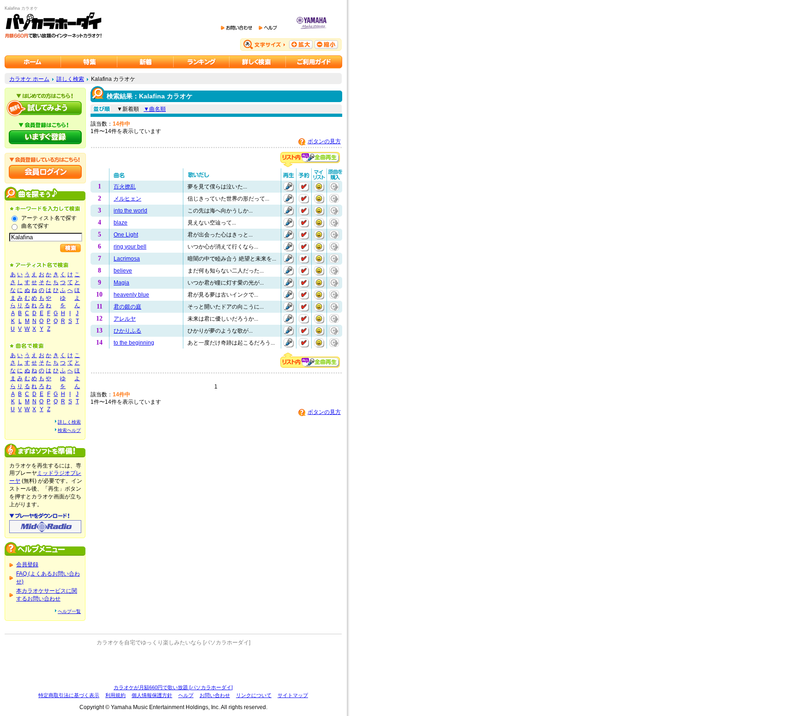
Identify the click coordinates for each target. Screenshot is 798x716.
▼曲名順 (155, 109)
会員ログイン (45, 172)
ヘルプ (185, 695)
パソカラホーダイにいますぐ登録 (45, 137)
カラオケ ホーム (29, 79)
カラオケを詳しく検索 (258, 61)
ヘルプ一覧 (69, 611)
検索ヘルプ (69, 430)
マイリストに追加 (319, 186)
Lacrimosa (127, 258)
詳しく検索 (70, 79)
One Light (126, 234)
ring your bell (130, 246)
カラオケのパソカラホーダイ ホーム (33, 61)
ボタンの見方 (324, 141)
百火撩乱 (125, 186)
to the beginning (134, 343)
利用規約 (115, 695)
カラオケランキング (202, 61)
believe (123, 270)
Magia (121, 282)
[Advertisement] (173, 665)
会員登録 (27, 564)
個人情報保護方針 (152, 695)
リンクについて (254, 695)
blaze (120, 222)
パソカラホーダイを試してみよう (45, 108)
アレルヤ (125, 319)
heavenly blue (131, 294)
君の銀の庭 (127, 306)
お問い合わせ (215, 695)
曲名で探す (35, 226)
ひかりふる (127, 331)
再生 (289, 186)
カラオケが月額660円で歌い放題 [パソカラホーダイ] (173, 687)
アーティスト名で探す (49, 218)
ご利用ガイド (314, 61)
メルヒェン (127, 198)
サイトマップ (293, 695)
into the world (130, 210)
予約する (304, 186)
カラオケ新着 (145, 61)
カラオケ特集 (89, 61)
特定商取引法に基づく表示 (68, 695)
